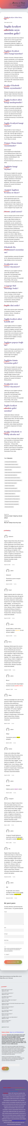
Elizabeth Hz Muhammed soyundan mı (12, 467)
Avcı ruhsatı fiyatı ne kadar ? (7, 1010)
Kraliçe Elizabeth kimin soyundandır (12, 496)
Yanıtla (13, 564)
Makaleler (9, 458)
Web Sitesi (6, 940)
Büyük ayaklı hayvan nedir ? (7, 989)
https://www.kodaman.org (6, 976)
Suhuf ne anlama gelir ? (6, 1020)
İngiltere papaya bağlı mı (10, 493)
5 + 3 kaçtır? (7, 954)
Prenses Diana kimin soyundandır (11, 504)
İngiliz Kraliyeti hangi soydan (10, 483)
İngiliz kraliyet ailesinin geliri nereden (12, 477)
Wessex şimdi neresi (9, 506)
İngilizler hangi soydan (9, 485)
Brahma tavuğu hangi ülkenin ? (8, 1006)
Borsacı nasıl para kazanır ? (7, 1013)
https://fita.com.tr (4, 978)
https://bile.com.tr (17, 976)
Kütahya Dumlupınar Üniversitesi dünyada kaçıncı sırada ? (13, 1003)
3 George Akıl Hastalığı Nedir (10, 461)
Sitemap (10, 978)
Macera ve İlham (18, 3)
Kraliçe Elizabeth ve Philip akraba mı (12, 498)
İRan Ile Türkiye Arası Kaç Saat (12, 522)
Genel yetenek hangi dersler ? (7, 993)
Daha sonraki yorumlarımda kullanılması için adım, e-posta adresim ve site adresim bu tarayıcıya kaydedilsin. (13, 950)
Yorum (5, 911)
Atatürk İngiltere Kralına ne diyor (11, 464)
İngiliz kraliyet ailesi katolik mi (11, 475)
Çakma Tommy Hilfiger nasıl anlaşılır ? (9, 1000)
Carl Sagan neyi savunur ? (7, 996)
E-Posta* (6, 933)
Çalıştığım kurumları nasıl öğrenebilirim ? (10, 1017)
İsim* (5, 927)
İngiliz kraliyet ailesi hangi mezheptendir (13, 472)
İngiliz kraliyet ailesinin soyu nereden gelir (13, 480)
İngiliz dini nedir (8, 469)
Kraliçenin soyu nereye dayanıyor (11, 501)
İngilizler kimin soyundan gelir (11, 488)
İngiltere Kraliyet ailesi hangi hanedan (12, 491)
